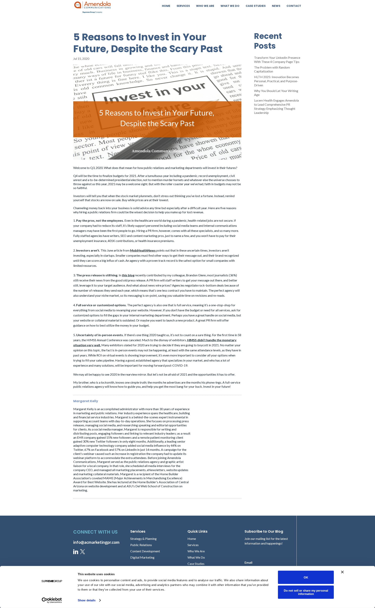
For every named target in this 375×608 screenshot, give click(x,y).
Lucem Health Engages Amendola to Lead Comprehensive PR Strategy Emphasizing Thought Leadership (276, 106)
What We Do (230, 6)
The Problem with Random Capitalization (272, 69)
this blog (128, 275)
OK (306, 577)
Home (166, 6)
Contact (294, 6)
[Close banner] (342, 572)
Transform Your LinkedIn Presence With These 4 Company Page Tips (277, 59)
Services (183, 6)
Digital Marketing (142, 557)
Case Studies (256, 6)
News (276, 6)
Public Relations (141, 545)
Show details (87, 600)
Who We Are (205, 6)
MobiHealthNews (143, 250)
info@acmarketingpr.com (96, 542)
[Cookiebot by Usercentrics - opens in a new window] (52, 600)
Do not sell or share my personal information (306, 592)
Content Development (145, 551)
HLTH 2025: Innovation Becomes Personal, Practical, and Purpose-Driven (276, 81)
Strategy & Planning (143, 538)
